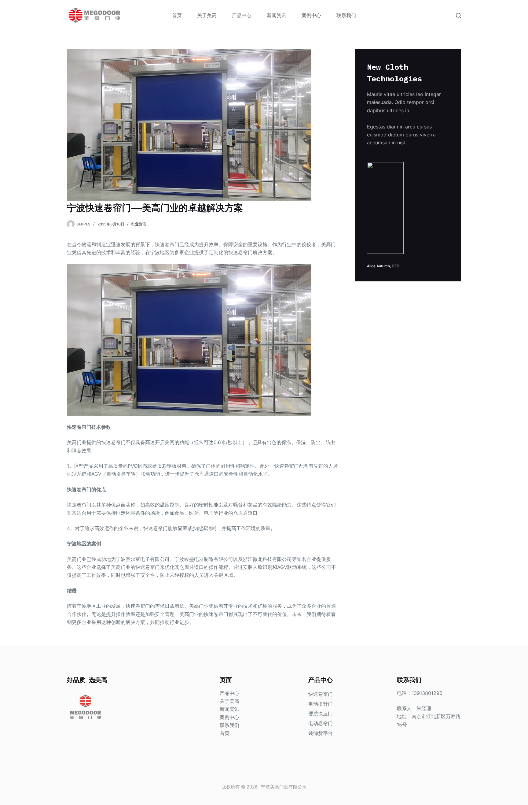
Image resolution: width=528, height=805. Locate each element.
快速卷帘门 (320, 694)
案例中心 (311, 15)
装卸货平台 (320, 733)
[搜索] (458, 15)
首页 (177, 15)
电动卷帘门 (320, 723)
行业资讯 (138, 224)
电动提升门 (320, 704)
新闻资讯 (276, 15)
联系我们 (346, 15)
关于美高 (207, 15)
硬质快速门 (320, 713)
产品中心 (241, 15)
